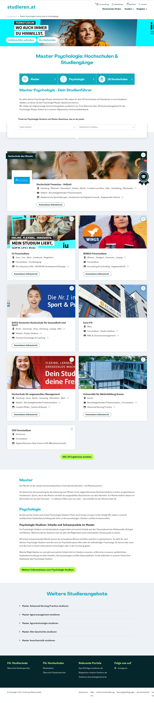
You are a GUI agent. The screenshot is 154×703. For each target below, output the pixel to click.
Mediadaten (48, 668)
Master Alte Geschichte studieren (39, 631)
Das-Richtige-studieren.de (91, 668)
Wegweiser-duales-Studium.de (93, 672)
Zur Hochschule (47, 39)
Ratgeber (141, 9)
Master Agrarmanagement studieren (41, 614)
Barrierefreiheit (143, 692)
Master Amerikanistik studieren (38, 640)
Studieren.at (12, 16)
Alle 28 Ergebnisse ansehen (77, 456)
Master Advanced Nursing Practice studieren (45, 605)
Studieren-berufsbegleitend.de (93, 677)
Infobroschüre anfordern (21, 39)
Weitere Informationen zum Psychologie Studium (48, 569)
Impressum (83, 692)
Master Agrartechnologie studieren (40, 623)
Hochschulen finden (111, 9)
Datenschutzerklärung (105, 692)
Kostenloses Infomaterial (50, 204)
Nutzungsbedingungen (126, 692)
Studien (128, 9)
